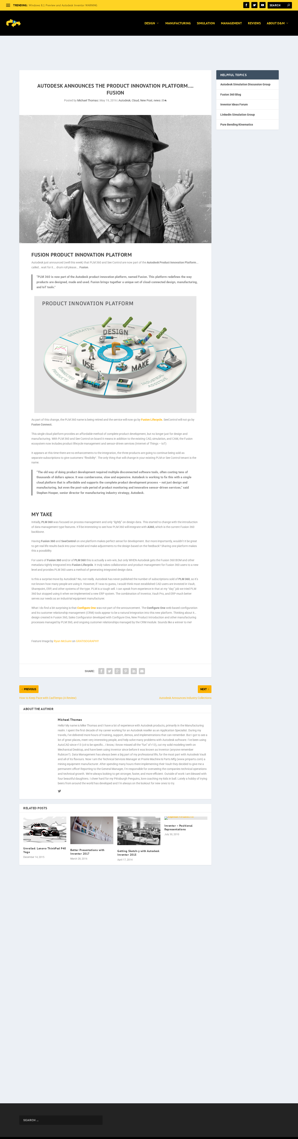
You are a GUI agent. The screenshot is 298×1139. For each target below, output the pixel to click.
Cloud (135, 100)
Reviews (254, 23)
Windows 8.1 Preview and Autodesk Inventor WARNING (63, 5)
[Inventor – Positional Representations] (185, 818)
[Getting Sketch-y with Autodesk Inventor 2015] (138, 831)
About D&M (276, 23)
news (157, 100)
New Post (146, 100)
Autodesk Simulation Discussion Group (245, 84)
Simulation (206, 23)
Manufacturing (178, 23)
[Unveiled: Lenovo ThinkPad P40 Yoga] (44, 829)
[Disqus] (115, 932)
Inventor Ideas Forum (234, 104)
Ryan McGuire (63, 641)
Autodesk (125, 100)
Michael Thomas (87, 100)
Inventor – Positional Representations (178, 827)
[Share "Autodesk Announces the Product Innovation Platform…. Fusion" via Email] (142, 671)
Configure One (86, 607)
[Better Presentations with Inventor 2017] (91, 830)
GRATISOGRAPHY (87, 641)
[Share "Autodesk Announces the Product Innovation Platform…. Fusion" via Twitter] (109, 671)
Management (231, 23)
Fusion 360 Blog (230, 94)
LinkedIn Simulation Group (237, 114)
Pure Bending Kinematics (236, 124)
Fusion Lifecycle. (152, 419)
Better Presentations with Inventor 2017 (87, 851)
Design (150, 23)
